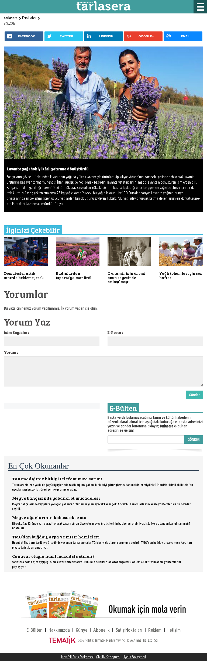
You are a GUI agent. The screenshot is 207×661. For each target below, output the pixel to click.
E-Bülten (34, 630)
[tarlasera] (103, 5)
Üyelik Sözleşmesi (134, 657)
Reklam (154, 630)
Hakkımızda (59, 630)
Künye (81, 630)
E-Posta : (115, 332)
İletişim (174, 630)
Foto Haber (29, 18)
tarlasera (11, 18)
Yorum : (11, 352)
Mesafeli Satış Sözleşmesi (77, 657)
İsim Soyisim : (16, 332)
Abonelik (101, 630)
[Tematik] (63, 640)
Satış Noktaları (129, 630)
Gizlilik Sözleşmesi (108, 657)
